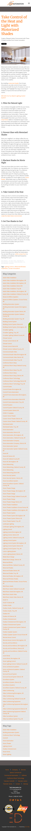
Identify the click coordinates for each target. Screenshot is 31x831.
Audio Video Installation (9, 729)
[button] (29, 3)
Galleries (24, 775)
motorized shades (14, 83)
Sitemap (25, 784)
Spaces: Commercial (15, 772)
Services (23, 770)
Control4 (5, 738)
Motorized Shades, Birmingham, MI (13, 262)
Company (15, 770)
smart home (4, 119)
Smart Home (6, 751)
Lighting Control (9, 266)
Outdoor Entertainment (9, 749)
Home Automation (8, 740)
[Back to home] (15, 3)
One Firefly (27, 826)
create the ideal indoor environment (11, 216)
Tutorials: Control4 (9, 781)
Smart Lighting (7, 754)
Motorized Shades (7, 263)
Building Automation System (11, 732)
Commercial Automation (11, 775)
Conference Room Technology (11, 735)
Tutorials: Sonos (7, 784)
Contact (18, 784)
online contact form (20, 254)
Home (7, 770)
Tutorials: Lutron (22, 781)
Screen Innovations (14, 268)
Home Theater (7, 743)
